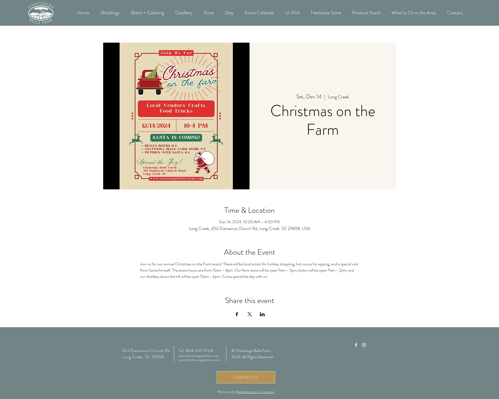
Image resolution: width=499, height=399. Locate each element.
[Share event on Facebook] (236, 314)
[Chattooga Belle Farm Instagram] (363, 344)
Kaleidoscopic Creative (255, 391)
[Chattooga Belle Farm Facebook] (356, 344)
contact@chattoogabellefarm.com (199, 360)
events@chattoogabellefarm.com (198, 356)
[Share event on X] (249, 314)
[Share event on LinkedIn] (262, 314)
